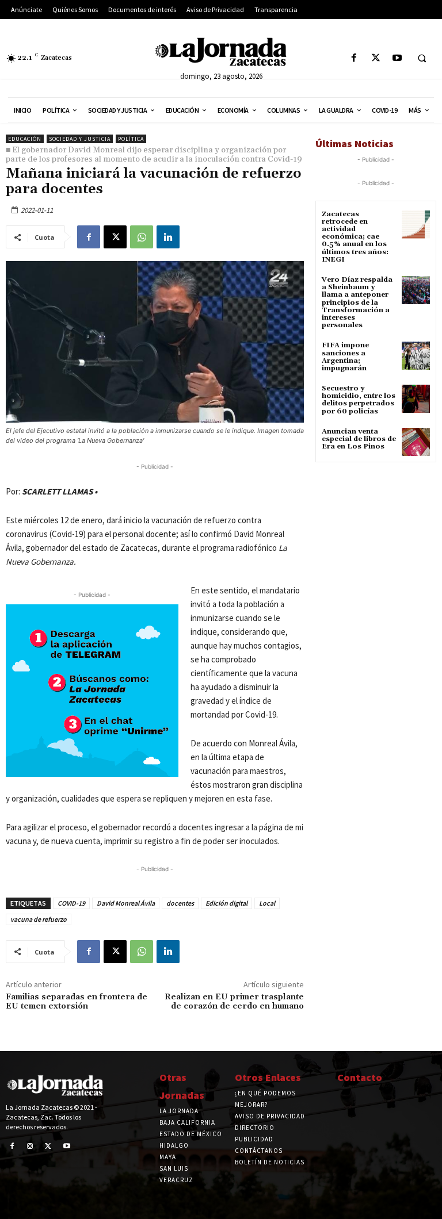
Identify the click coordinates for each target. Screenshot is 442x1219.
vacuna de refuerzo (38, 919)
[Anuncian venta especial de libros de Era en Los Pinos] (416, 442)
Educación (24, 139)
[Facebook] (354, 58)
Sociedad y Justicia (79, 139)
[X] (375, 58)
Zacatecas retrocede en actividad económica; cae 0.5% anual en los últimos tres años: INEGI (355, 237)
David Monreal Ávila (126, 903)
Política (131, 139)
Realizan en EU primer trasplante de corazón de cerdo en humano (234, 1002)
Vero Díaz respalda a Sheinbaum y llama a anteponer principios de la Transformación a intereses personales (357, 302)
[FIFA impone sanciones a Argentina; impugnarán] (416, 356)
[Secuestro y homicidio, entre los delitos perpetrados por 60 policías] (416, 399)
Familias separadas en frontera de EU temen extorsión (76, 1002)
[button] (421, 58)
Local (267, 903)
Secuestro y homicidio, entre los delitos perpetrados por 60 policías (358, 400)
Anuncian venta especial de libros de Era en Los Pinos (359, 439)
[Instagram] (30, 1146)
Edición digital (226, 903)
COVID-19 (71, 903)
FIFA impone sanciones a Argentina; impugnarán (345, 357)
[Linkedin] (168, 236)
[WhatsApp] (141, 236)
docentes (180, 903)
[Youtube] (397, 58)
